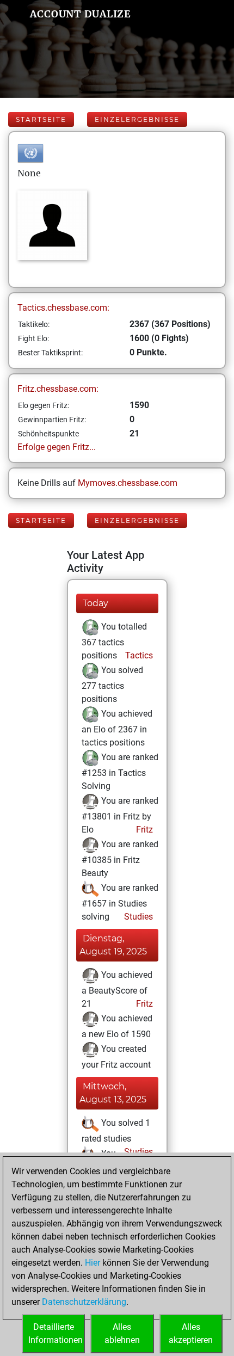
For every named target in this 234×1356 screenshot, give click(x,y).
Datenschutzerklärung (84, 1302)
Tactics (138, 655)
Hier (92, 1263)
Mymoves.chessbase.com (127, 483)
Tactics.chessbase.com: (63, 308)
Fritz (143, 829)
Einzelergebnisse (137, 119)
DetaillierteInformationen (55, 1333)
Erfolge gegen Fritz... (56, 447)
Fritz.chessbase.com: (57, 389)
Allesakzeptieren (191, 1333)
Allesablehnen (122, 1333)
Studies (137, 916)
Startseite (41, 119)
